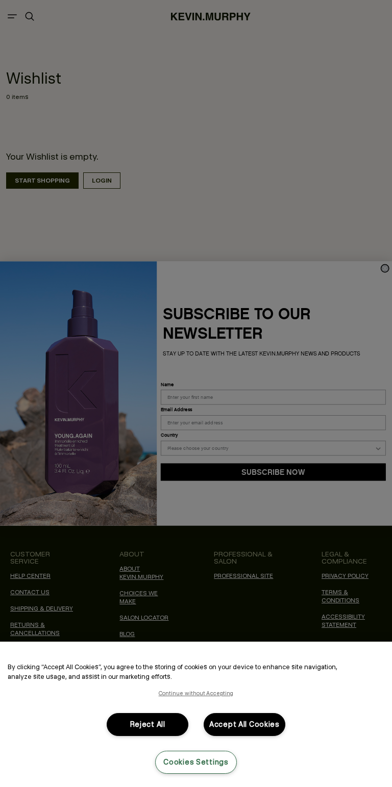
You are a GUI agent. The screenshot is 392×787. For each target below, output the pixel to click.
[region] (196, 714)
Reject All (147, 724)
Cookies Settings (196, 762)
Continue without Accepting (196, 693)
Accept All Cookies (244, 724)
